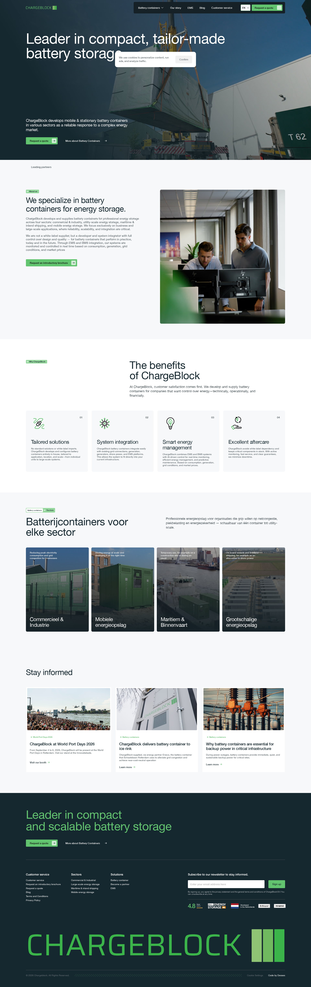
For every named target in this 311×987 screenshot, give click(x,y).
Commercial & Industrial (83, 880)
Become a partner (120, 884)
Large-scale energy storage (85, 884)
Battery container (119, 880)
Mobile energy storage (82, 892)
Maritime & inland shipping (84, 888)
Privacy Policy (33, 900)
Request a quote (34, 888)
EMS (113, 888)
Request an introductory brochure (43, 884)
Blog (28, 892)
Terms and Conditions (37, 896)
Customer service (35, 880)
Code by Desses (276, 975)
